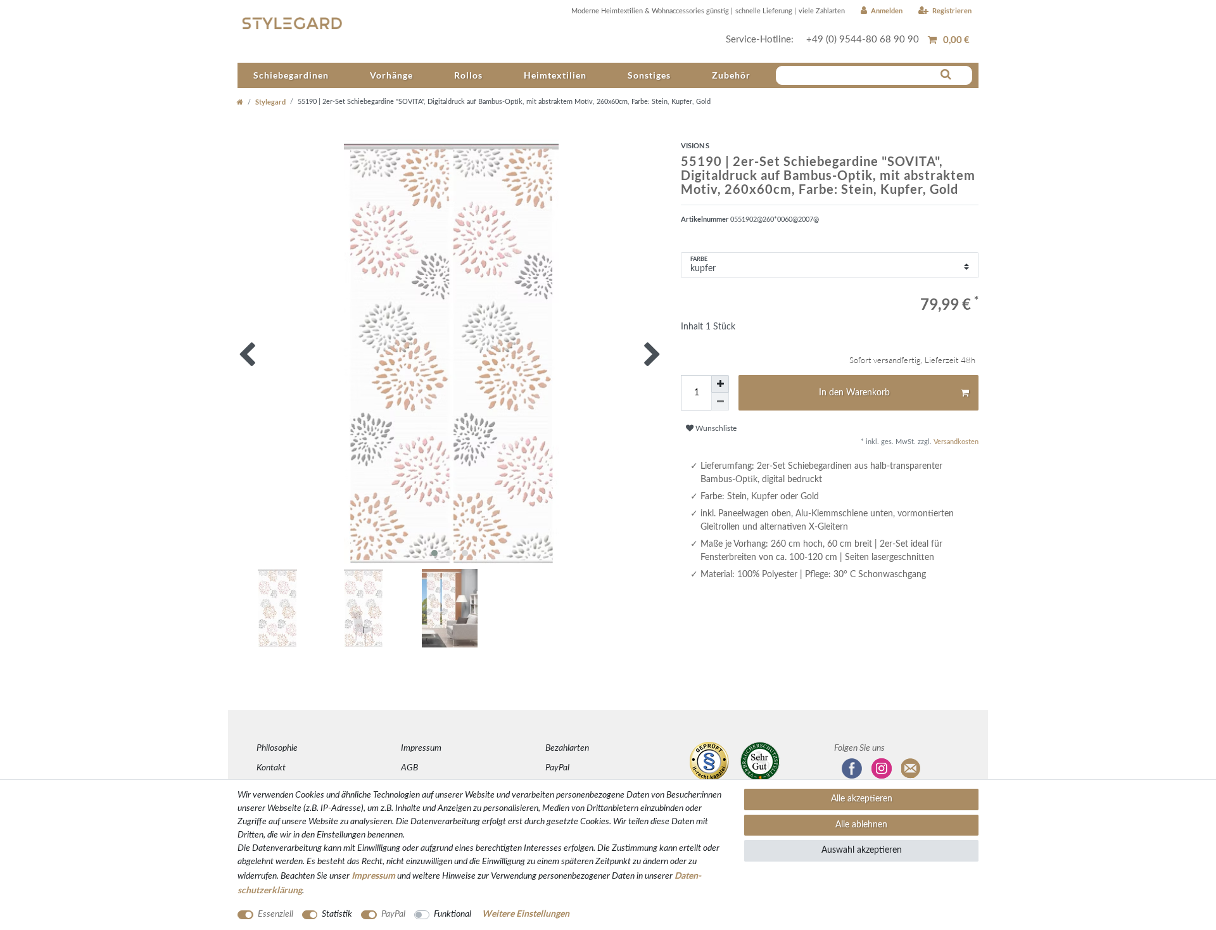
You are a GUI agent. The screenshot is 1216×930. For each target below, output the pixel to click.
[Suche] (946, 75)
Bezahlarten (567, 748)
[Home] (240, 102)
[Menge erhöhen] (720, 384)
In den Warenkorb (854, 392)
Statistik (337, 914)
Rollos (468, 75)
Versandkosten (955, 441)
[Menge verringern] (720, 402)
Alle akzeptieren (861, 798)
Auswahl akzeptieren (861, 850)
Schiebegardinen (291, 75)
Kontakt (271, 767)
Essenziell (275, 914)
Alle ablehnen (861, 824)
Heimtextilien (555, 75)
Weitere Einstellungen (525, 913)
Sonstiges (649, 75)
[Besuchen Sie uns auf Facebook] (852, 768)
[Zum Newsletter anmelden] (911, 768)
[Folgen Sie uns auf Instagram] (881, 768)
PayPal (557, 767)
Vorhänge (391, 75)
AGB (409, 767)
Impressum (421, 748)
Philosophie (277, 748)
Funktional (452, 914)
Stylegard (270, 102)
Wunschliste (715, 428)
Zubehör (731, 75)
